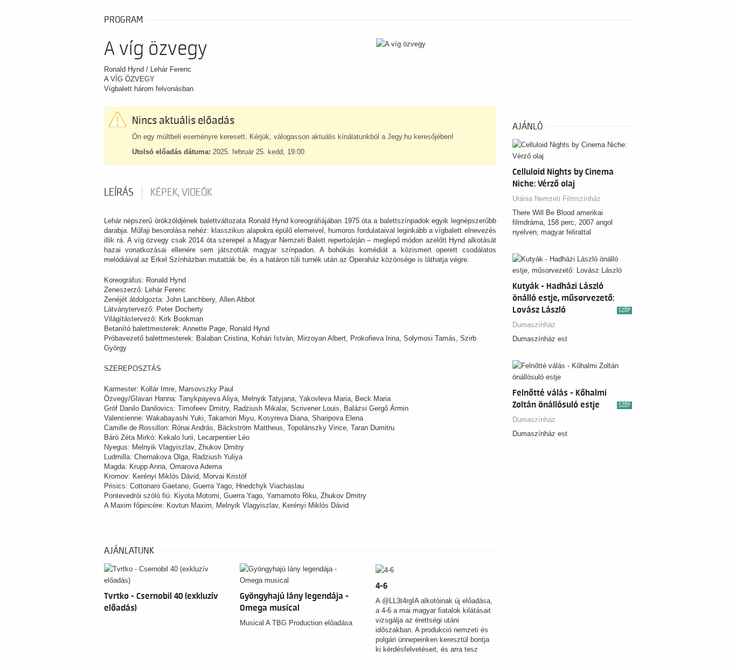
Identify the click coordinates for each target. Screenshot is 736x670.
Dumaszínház (534, 325)
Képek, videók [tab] (181, 192)
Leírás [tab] (119, 192)
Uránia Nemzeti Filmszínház (556, 199)
